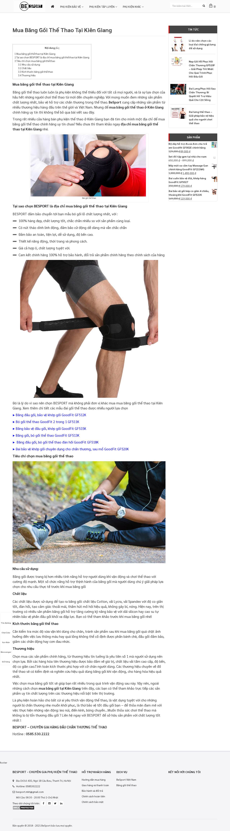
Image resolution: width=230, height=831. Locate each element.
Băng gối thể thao (126, 785)
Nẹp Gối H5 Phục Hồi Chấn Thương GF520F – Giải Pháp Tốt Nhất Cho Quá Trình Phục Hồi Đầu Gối (202, 69)
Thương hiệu (27, 75)
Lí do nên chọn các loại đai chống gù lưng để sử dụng (202, 44)
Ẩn (57, 47)
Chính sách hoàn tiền (93, 796)
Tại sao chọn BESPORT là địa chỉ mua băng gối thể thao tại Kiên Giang (52, 57)
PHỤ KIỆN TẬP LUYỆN (101, 6)
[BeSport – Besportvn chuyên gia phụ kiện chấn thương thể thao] (29, 6)
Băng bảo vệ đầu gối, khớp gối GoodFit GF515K (51, 428)
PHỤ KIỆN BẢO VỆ (70, 6)
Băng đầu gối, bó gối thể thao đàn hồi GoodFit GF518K (57, 442)
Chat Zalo (6, 632)
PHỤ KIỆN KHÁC (132, 6)
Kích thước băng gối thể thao (35, 71)
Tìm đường (6, 623)
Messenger (6, 652)
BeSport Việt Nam (126, 779)
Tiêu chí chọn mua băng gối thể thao (35, 60)
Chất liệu (24, 68)
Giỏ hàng (6, 661)
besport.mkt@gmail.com (30, 791)
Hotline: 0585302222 (28, 786)
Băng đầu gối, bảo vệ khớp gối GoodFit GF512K (51, 415)
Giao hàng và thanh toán (95, 785)
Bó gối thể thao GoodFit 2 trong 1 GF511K (47, 421)
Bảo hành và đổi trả (92, 790)
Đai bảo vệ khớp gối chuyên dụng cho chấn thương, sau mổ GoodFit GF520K (72, 449)
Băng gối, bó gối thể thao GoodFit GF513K (47, 435)
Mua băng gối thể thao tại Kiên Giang (35, 53)
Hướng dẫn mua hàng (93, 779)
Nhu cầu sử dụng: (29, 64)
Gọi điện (6, 642)
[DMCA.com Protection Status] (23, 807)
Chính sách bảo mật (93, 801)
